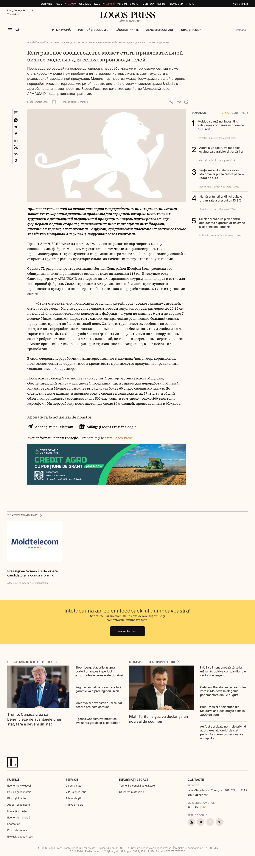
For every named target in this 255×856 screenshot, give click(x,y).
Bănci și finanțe (127, 29)
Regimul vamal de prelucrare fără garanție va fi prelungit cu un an (98, 689)
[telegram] (200, 822)
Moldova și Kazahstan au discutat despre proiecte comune (98, 705)
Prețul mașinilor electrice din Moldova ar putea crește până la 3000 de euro (221, 174)
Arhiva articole (74, 804)
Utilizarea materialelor (132, 791)
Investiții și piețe (17, 811)
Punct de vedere (17, 830)
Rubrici (13, 779)
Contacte (196, 779)
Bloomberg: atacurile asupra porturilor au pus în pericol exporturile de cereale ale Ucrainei (99, 671)
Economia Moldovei (19, 785)
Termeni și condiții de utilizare (137, 785)
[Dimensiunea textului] (178, 101)
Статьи (39, 42)
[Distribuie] (171, 101)
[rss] (191, 822)
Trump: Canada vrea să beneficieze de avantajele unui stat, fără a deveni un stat (34, 719)
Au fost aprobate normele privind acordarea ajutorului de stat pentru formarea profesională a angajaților (223, 732)
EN (197, 807)
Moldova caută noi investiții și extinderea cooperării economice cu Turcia (221, 125)
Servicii (72, 779)
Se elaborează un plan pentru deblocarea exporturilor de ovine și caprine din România (222, 223)
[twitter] (219, 822)
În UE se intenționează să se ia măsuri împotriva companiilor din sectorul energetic (223, 671)
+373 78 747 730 (198, 795)
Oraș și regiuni (191, 29)
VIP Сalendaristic (76, 791)
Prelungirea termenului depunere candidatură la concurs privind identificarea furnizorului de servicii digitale (34, 573)
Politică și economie (93, 29)
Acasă (30, 42)
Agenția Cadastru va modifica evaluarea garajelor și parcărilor (221, 149)
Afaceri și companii (160, 29)
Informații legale (133, 779)
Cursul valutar (74, 785)
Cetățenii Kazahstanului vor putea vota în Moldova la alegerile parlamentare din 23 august (223, 691)
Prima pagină (61, 29)
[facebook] (210, 822)
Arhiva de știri (74, 798)
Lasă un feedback (127, 631)
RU (189, 807)
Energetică (13, 823)
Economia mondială (19, 817)
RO (204, 807)
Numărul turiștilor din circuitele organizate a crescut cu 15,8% (221, 198)
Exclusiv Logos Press (20, 836)
